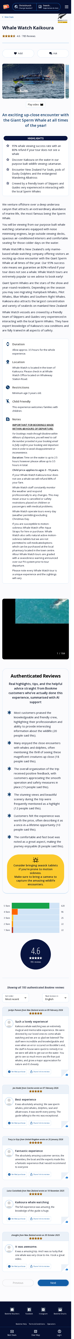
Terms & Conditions (37, 1324)
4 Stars (7, 912)
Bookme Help (21, 1324)
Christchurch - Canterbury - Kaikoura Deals (3, 17)
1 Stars (7, 930)
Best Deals (11, 1333)
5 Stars (7, 905)
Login (59, 1333)
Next (53, 1283)
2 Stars (7, 924)
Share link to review (40, 1072)
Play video (35, 105)
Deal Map (35, 1333)
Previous (18, 1283)
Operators (51, 1324)
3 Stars (7, 918)
